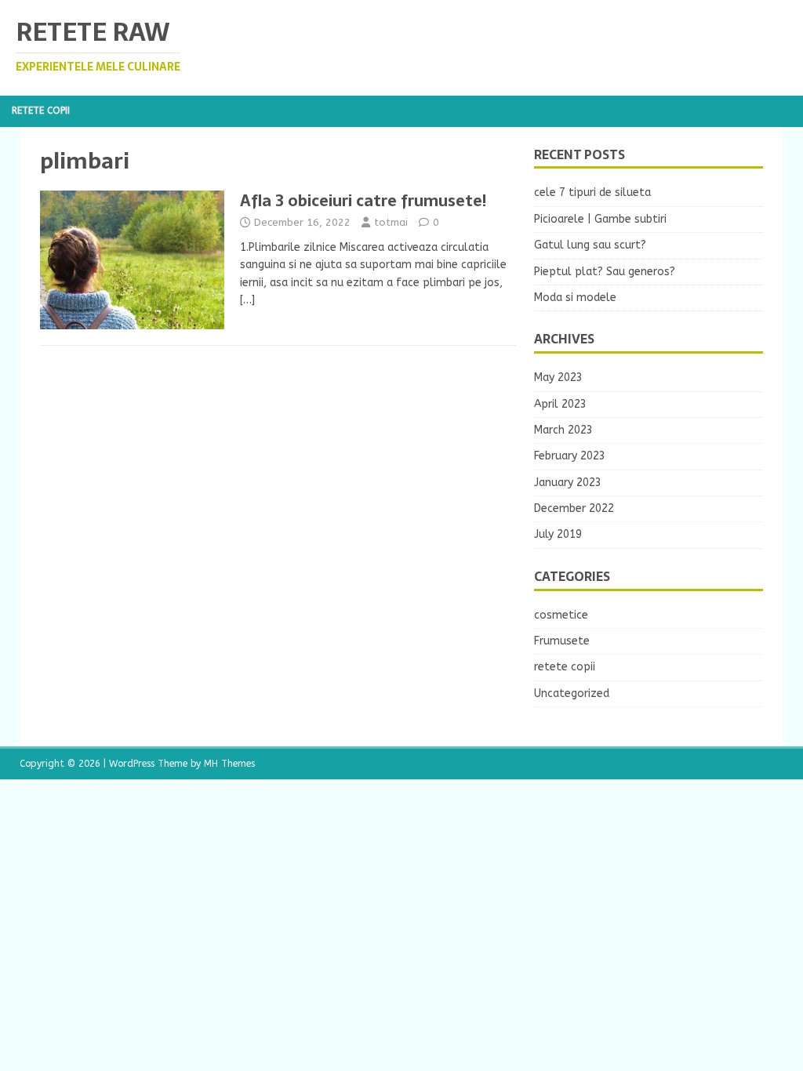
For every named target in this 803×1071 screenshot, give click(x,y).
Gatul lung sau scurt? (590, 245)
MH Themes (229, 763)
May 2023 (558, 377)
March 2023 (563, 430)
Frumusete (562, 641)
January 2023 (567, 482)
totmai (391, 222)
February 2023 (569, 456)
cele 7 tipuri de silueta (592, 192)
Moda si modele (575, 297)
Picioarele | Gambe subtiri (600, 219)
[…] (247, 300)
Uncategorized (571, 693)
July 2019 (558, 534)
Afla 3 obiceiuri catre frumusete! (363, 200)
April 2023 (560, 404)
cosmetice (561, 615)
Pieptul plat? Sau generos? (604, 271)
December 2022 (574, 508)
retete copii (41, 110)
